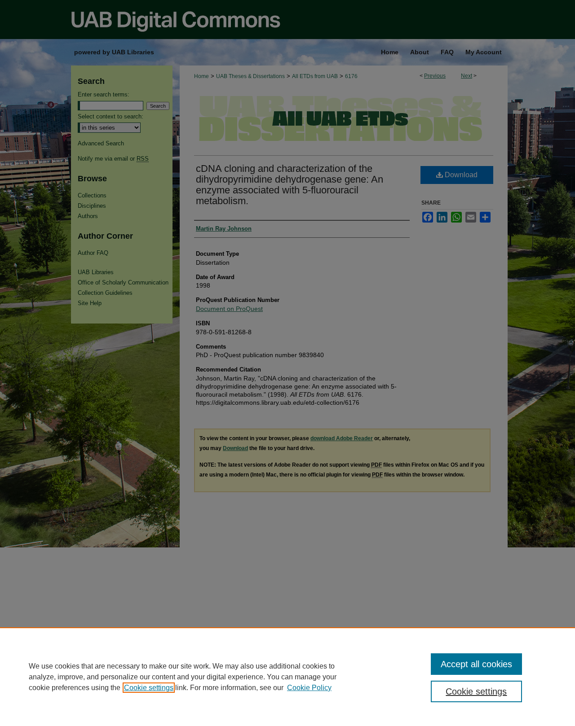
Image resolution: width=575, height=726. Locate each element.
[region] (287, 676)
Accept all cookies (476, 664)
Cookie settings (148, 687)
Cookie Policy (309, 687)
